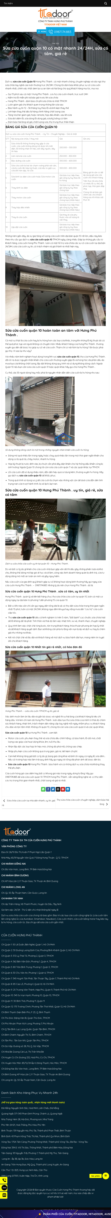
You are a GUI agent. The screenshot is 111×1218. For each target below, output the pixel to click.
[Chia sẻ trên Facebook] (48, 789)
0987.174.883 (62, 32)
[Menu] (105, 1176)
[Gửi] (105, 3)
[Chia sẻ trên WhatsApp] (43, 789)
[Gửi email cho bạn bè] (58, 789)
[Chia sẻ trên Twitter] (53, 789)
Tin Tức (55, 43)
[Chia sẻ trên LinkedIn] (68, 789)
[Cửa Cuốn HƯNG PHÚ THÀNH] (56, 17)
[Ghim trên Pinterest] (63, 789)
